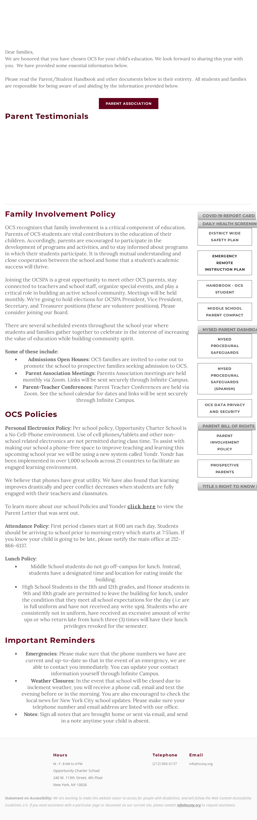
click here (141, 506)
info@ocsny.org (189, 805)
